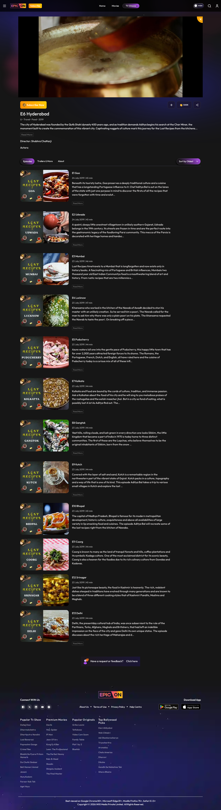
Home (102, 5)
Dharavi (102, 757)
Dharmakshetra (28, 729)
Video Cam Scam (80, 734)
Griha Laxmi (78, 725)
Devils (49, 725)
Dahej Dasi (25, 725)
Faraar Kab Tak (27, 781)
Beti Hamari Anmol (29, 767)
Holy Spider (51, 729)
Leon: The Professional (57, 749)
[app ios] (191, 707)
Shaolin (49, 764)
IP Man (49, 734)
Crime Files (25, 749)
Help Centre (136, 706)
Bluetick (76, 749)
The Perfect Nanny (55, 754)
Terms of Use (99, 706)
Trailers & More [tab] (45, 161)
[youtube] (42, 706)
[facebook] (23, 706)
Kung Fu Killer (52, 744)
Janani (23, 772)
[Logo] (18, 6)
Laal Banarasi (27, 739)
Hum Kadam (26, 776)
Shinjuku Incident (54, 768)
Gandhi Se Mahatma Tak (110, 767)
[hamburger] (4, 5)
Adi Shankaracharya (108, 737)
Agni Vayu (25, 786)
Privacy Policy (118, 706)
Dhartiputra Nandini (30, 734)
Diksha (101, 762)
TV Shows (131, 5)
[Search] (209, 6)
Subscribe (35, 5)
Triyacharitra (104, 742)
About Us (84, 706)
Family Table (78, 739)
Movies (115, 5)
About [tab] (61, 161)
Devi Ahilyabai (105, 728)
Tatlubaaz (77, 729)
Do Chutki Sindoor (28, 762)
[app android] (170, 707)
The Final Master (54, 773)
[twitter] (29, 706)
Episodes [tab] (27, 161)
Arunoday (103, 747)
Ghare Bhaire (104, 772)
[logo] (110, 694)
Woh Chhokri (104, 732)
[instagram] (49, 706)
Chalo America (105, 752)
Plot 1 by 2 (77, 744)
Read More (26, 134)
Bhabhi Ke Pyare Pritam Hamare (31, 755)
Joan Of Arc (52, 739)
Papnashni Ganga (28, 744)
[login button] (217, 5)
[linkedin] (36, 706)
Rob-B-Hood (52, 759)
